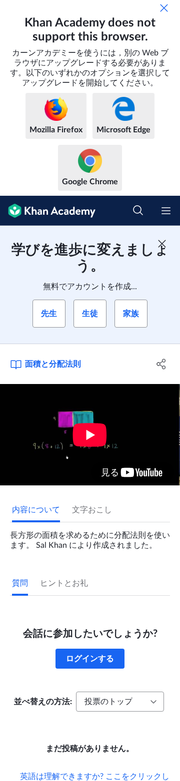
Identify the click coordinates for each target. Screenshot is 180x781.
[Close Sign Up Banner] (162, 244)
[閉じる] (164, 8)
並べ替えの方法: (43, 702)
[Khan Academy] (48, 210)
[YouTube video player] (90, 434)
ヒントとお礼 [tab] (64, 583)
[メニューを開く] (166, 211)
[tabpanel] (90, 536)
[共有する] (161, 364)
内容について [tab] (36, 510)
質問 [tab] (20, 583)
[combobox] (120, 702)
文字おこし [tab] (92, 510)
